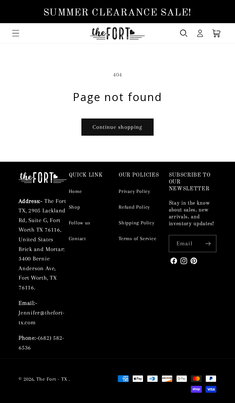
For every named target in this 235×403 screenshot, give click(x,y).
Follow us (79, 223)
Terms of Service (137, 238)
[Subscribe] (208, 243)
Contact (77, 238)
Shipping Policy (136, 223)
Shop (74, 207)
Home (75, 191)
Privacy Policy (134, 191)
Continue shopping (117, 127)
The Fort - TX (51, 379)
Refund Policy (134, 207)
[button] (15, 33)
